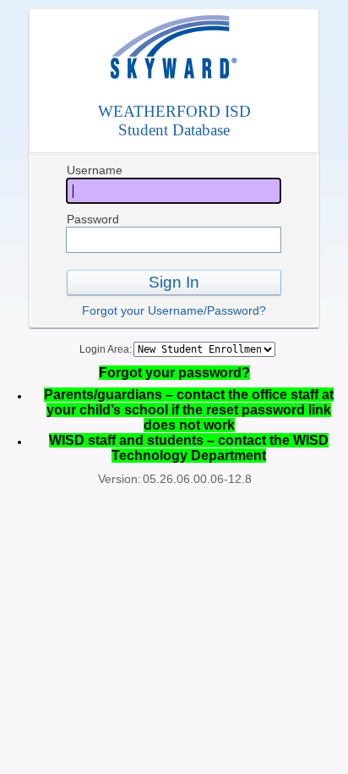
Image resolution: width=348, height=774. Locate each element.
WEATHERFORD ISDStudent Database (174, 120)
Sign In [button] (174, 282)
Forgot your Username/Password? (174, 310)
